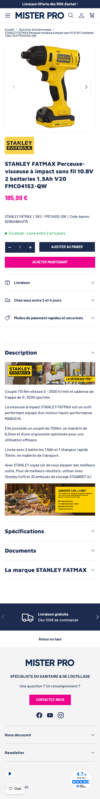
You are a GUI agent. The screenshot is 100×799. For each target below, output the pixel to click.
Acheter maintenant (50, 262)
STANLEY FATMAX (18, 216)
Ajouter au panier (67, 247)
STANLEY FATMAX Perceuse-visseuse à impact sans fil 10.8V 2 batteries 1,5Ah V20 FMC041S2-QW (49, 34)
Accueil (9, 29)
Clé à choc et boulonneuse (35, 29)
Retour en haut (50, 639)
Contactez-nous (50, 700)
